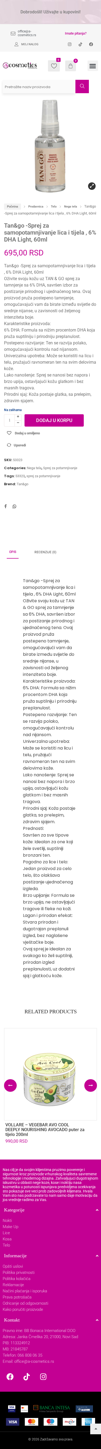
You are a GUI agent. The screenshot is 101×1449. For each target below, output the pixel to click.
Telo (54, 206)
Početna (12, 206)
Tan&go (22, 484)
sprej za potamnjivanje (43, 476)
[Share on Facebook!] (5, 507)
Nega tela (70, 206)
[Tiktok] (26, 1376)
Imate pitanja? (75, 33)
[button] (93, 66)
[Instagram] (43, 1376)
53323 (20, 476)
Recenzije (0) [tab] (45, 552)
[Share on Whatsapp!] (15, 507)
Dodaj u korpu (54, 420)
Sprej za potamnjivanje (60, 468)
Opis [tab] (12, 552)
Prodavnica (35, 206)
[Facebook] (10, 1376)
